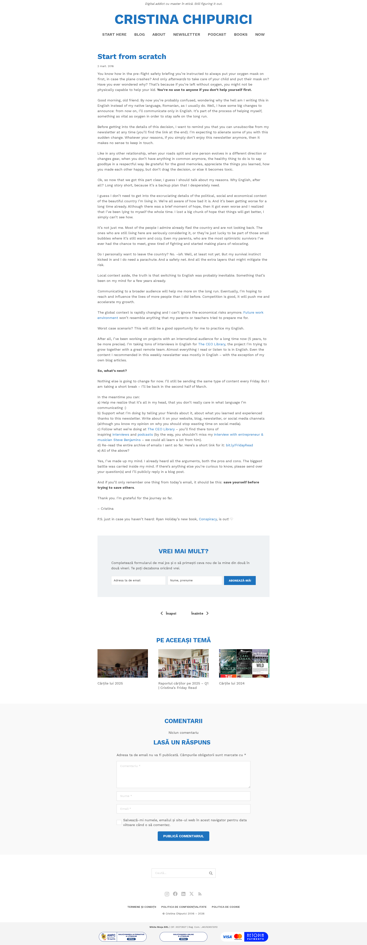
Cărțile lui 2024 (232, 683)
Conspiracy (208, 519)
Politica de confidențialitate (184, 906)
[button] (169, 34)
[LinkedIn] (183, 894)
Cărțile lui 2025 (110, 683)
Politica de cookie (226, 906)
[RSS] (200, 894)
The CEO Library (211, 344)
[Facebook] (175, 894)
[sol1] (122, 937)
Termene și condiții (141, 906)
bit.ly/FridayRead (239, 445)
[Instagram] (167, 894)
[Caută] (210, 873)
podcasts (145, 434)
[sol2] (183, 937)
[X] (191, 894)
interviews (120, 434)
